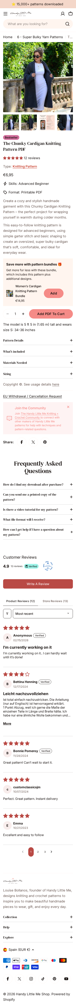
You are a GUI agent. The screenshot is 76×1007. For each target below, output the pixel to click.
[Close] (68, 407)
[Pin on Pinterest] (45, 442)
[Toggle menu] (5, 13)
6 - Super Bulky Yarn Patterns (40, 37)
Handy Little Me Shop (32, 994)
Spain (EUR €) (19, 950)
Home (7, 37)
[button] (13, 158)
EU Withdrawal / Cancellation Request (32, 396)
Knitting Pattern (25, 166)
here (55, 384)
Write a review (38, 584)
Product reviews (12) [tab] (20, 601)
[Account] (62, 13)
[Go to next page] (52, 852)
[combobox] (38, 24)
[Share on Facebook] (21, 442)
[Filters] (7, 613)
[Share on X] (33, 442)
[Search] (67, 24)
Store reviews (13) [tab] (55, 601)
